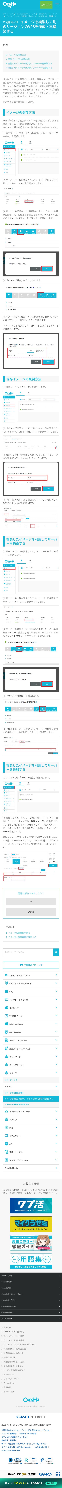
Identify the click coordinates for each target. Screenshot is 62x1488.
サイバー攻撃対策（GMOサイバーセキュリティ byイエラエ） (24, 1443)
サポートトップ (8, 14)
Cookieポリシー (10, 1383)
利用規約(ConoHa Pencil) (13, 1353)
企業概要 (7, 1387)
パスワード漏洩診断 (8, 1433)
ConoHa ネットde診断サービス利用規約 (19, 1344)
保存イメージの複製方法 (19, 59)
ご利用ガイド (43, 14)
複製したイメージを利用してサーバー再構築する (30, 63)
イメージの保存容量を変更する (22, 937)
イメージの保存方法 (17, 55)
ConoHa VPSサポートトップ (26, 14)
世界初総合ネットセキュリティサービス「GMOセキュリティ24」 (25, 1430)
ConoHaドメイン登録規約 (14, 1331)
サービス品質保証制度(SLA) (14, 1370)
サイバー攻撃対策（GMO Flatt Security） (16, 1447)
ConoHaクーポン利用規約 (14, 1340)
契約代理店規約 (10, 1357)
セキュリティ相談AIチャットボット (14, 1437)
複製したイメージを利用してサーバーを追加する (30, 67)
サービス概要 (9, 1391)
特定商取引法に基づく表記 (14, 1361)
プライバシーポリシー (12, 1379)
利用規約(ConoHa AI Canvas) (15, 1349)
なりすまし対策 (41, 1447)
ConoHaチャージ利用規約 (14, 1336)
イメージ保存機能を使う (19, 932)
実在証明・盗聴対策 (8, 1440)
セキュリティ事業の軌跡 (10, 1450)
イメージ (54, 14)
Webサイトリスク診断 (27, 1433)
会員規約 (7, 1327)
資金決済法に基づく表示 (13, 1366)
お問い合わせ (9, 1374)
